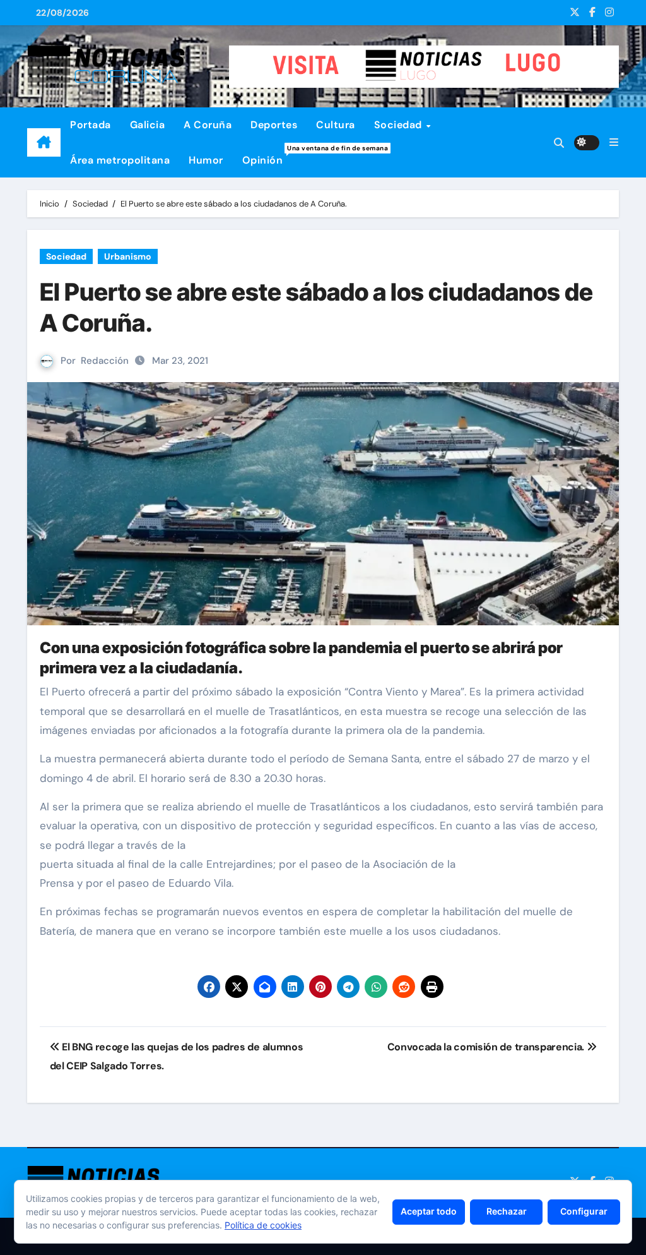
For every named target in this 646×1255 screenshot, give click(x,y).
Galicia (147, 124)
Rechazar (506, 1211)
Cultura (335, 124)
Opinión (267, 155)
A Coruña (208, 124)
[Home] (44, 142)
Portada (90, 124)
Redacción (105, 360)
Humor (206, 160)
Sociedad (399, 124)
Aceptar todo (429, 1211)
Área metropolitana (120, 160)
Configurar (584, 1211)
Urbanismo (127, 256)
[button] (614, 142)
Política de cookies (263, 1225)
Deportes (273, 124)
